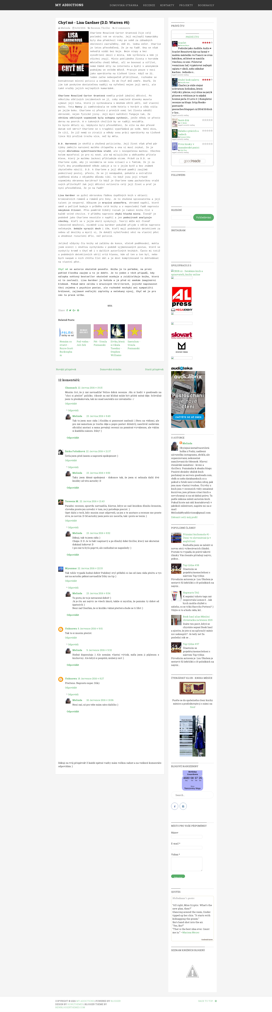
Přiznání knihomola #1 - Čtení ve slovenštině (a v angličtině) (197, 538)
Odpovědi (73, 410)
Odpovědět (71, 403)
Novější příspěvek (66, 369)
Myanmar (71, 568)
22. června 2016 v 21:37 (98, 451)
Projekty (186, 5)
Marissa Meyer (184, 45)
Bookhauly (206, 5)
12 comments (122, 27)
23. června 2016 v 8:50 (98, 472)
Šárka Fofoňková (75, 451)
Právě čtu (192, 36)
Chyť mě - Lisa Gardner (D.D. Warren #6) (93, 22)
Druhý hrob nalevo (188, 79)
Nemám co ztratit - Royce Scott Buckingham (66, 348)
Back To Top (205, 1001)
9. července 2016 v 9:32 (99, 650)
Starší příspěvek (154, 369)
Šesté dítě (183, 120)
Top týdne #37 (191, 643)
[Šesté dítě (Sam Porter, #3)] (175, 126)
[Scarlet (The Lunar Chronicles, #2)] (175, 45)
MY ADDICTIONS (69, 5)
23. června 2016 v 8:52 (98, 533)
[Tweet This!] (70, 310)
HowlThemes (75, 1004)
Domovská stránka (124, 5)
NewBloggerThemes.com (70, 1007)
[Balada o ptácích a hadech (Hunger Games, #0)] (175, 136)
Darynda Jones (184, 83)
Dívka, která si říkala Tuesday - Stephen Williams (118, 348)
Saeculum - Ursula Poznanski (134, 345)
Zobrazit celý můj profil (184, 517)
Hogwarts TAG (191, 592)
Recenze (149, 5)
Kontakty (167, 5)
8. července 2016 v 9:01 (90, 628)
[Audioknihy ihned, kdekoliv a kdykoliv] (188, 426)
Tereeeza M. (72, 501)
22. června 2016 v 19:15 (90, 387)
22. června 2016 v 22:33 (90, 568)
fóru (192, 707)
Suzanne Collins (185, 137)
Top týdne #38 (191, 565)
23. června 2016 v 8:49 (98, 416)
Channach (71, 387)
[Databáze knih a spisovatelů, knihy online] (192, 274)
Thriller (105, 27)
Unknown (71, 628)
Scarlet (182, 42)
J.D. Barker (183, 123)
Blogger (116, 1001)
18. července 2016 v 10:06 (99, 700)
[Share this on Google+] (74, 310)
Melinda (77, 416)
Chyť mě (63, 269)
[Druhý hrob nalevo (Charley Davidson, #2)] (175, 85)
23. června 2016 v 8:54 (98, 593)
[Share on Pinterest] (78, 310)
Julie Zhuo (183, 150)
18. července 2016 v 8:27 (91, 678)
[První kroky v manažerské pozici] (175, 149)
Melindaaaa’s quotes (183, 898)
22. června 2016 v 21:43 (92, 501)
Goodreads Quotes (207, 940)
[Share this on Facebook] (67, 310)
